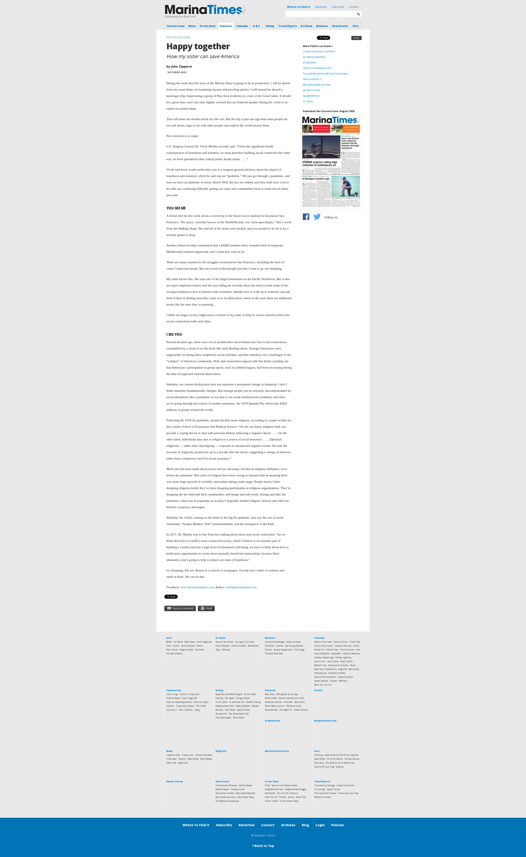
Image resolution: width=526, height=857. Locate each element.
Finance (279, 645)
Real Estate (340, 26)
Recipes (255, 705)
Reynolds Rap (271, 709)
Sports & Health (345, 676)
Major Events (346, 661)
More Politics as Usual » (318, 46)
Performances (320, 673)
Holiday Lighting (343, 657)
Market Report (222, 789)
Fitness (318, 690)
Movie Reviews (188, 645)
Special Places (243, 709)
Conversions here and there (319, 51)
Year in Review (186, 709)
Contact (353, 7)
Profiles (282, 797)
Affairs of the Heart (323, 641)
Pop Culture (172, 649)
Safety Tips (171, 762)
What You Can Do (322, 684)
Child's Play (354, 641)
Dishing (219, 698)
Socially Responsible (282, 649)
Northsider (270, 793)
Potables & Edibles (336, 673)
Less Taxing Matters (294, 645)
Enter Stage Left (204, 641)
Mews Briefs (319, 758)
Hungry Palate (242, 698)
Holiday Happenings (323, 657)
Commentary (173, 690)
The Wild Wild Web (274, 653)
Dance (356, 645)
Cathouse (318, 755)
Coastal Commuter (345, 785)
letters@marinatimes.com (197, 587)
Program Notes (186, 649)
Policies (337, 825)
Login (320, 825)
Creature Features (343, 645)
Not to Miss (353, 669)
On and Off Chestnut (287, 793)
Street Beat (208, 26)
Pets (356, 26)
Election (182, 758)
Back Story (270, 694)
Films (168, 645)
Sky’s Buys (319, 762)
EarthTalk (269, 645)
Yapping (339, 766)
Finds (267, 785)
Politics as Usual (293, 705)
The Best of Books (174, 653)
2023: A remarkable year (317, 68)
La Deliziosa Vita (237, 702)
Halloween (336, 653)
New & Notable (243, 705)
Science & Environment (325, 676)
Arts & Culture (341, 641)
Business (322, 26)
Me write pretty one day (317, 84)
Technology (299, 649)
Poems (200, 645)
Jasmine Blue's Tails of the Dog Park (342, 755)
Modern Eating (253, 702)
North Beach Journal (274, 705)
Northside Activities (277, 751)
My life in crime (311, 90)
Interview (288, 702)
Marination (299, 702)
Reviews (219, 709)
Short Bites (230, 709)
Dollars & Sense (293, 641)
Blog (305, 825)
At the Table (250, 694)
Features (226, 26)
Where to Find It (298, 7)
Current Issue (175, 26)
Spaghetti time (311, 95)
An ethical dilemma (314, 57)
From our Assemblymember (179, 702)
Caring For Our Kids (244, 641)
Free (358, 649)
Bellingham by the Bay (287, 694)
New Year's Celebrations (325, 669)
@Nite (169, 641)
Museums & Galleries (338, 665)
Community (187, 755)
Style (218, 649)
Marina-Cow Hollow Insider (285, 785)
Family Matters (223, 645)
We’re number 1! (312, 79)
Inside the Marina (273, 702)
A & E (256, 26)
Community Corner (323, 645)
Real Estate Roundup (226, 797)
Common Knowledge (274, 641)
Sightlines (183, 762)
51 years (308, 101)
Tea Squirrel (221, 713)
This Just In (171, 709)
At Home (306, 26)
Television (199, 649)
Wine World (238, 717)
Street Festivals (321, 680)
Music (352, 665)
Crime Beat (171, 758)
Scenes (291, 797)
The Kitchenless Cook (239, 713)
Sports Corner (333, 789)
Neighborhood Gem (225, 705)
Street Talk (301, 797)
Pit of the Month (335, 758)
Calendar (242, 26)
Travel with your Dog (324, 766)
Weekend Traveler (322, 797)
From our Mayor (201, 702)
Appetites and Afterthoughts (229, 694)
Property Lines (238, 789)
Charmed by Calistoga (324, 785)
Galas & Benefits (321, 653)
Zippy (197, 709)
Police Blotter (206, 758)
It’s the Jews (309, 62)
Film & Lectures (347, 649)
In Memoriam (272, 720)
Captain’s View (173, 755)
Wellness (226, 649)
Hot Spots (229, 698)
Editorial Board (173, 698)
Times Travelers (301, 709)
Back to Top (262, 846)
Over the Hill (271, 797)
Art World (178, 641)
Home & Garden (238, 645)
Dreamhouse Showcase (226, 785)
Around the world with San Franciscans (325, 73)
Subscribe (338, 7)
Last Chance (333, 661)
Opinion (170, 705)
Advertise (321, 7)
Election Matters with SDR (291, 698)
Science (268, 649)
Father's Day (332, 649)
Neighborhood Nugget (295, 789)
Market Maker (245, 785)
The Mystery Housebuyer (227, 801)
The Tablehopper (223, 717)
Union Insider (271, 801)
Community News (203, 755)
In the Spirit (221, 702)
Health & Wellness (351, 653)
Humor (176, 645)
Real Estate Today (246, 797)
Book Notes (190, 641)
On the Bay (319, 789)
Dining (270, 26)
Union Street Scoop (289, 801)
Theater (333, 680)
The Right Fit (285, 709)
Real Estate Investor (225, 793)
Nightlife (342, 669)
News (192, 26)
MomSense (253, 645)
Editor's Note (271, 698)
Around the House (224, 641)
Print (356, 37)
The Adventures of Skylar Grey (340, 762)
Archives (288, 825)
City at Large (172, 694)
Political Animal (352, 758)
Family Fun (319, 649)
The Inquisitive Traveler (325, 793)
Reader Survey (174, 781)
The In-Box (201, 705)
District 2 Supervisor (189, 694)
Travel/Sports (287, 26)
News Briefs (193, 758)
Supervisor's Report (185, 705)
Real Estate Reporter (245, 793)
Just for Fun (319, 661)
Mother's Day (320, 665)
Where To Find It (195, 825)
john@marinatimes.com (241, 587)
